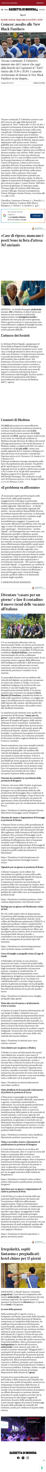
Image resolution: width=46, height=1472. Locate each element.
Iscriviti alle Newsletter (9, 3)
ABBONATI (40, 3)
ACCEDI (42, 10)
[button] (23, 1428)
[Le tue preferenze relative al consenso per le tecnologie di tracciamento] (42, 1468)
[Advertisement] (18, 102)
